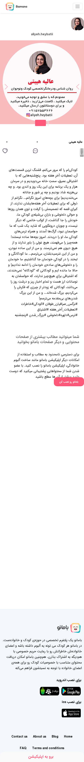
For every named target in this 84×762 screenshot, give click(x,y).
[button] (6, 73)
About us (39, 736)
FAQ (23, 748)
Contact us (19, 736)
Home (68, 736)
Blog (55, 736)
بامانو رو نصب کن (68, 382)
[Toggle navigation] (78, 6)
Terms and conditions (48, 748)
